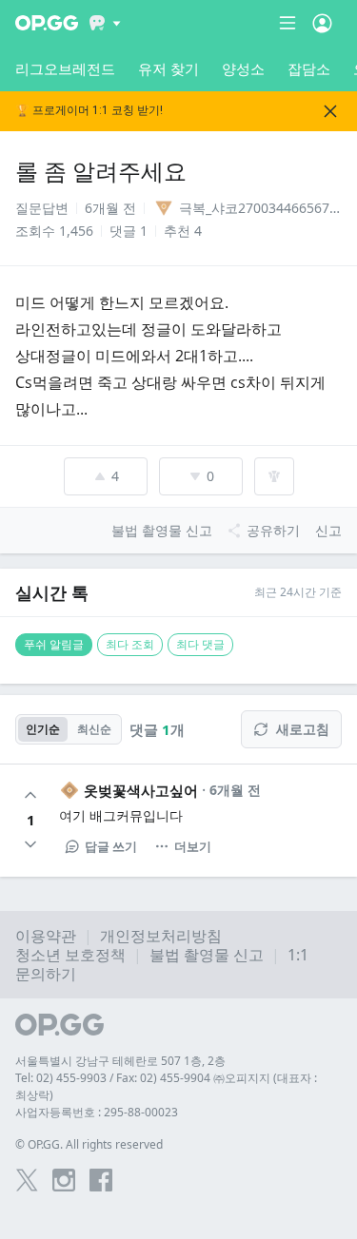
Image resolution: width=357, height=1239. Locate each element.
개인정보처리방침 (161, 935)
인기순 (43, 729)
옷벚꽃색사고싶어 (141, 790)
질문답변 (42, 208)
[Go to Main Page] (46, 22)
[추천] (30, 795)
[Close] (330, 111)
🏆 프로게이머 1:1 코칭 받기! (89, 111)
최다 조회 (130, 644)
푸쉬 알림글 (54, 644)
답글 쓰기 (111, 846)
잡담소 (309, 68)
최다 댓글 (200, 644)
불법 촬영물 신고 (206, 954)
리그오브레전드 (65, 68)
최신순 (94, 729)
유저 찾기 (168, 68)
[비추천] (30, 844)
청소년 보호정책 (70, 954)
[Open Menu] (322, 23)
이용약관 (45, 935)
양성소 (243, 68)
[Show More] (105, 23)
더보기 (192, 846)
